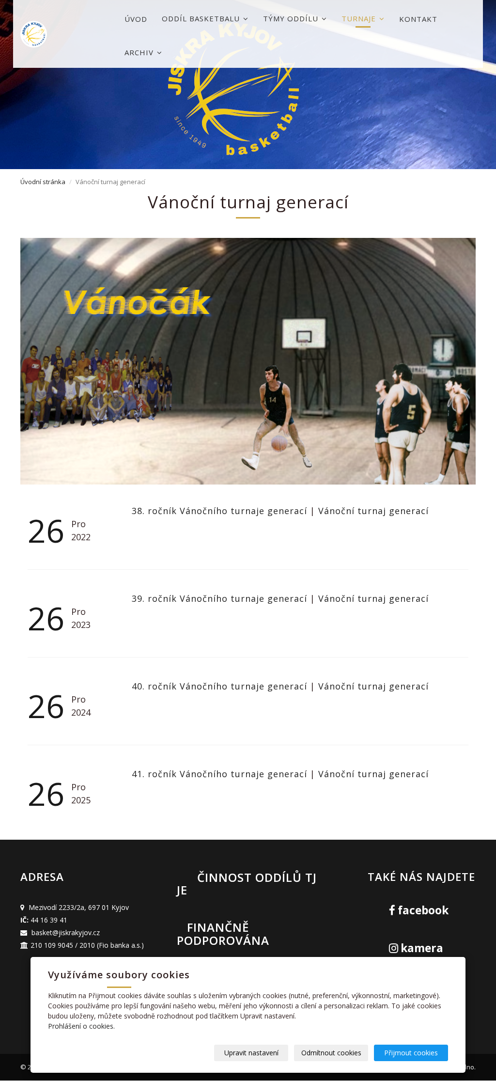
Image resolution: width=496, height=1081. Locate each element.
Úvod (135, 19)
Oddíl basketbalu (202, 18)
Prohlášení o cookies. (81, 1026)
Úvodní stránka (42, 181)
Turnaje (359, 18)
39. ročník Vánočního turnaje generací (221, 598)
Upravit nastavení (251, 1052)
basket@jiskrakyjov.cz (65, 932)
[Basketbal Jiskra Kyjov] (68, 34)
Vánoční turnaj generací (373, 511)
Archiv (140, 52)
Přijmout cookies (411, 1052)
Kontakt (418, 19)
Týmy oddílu (292, 18)
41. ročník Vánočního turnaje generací (221, 774)
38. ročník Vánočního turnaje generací (221, 511)
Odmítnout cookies (331, 1052)
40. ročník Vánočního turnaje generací (221, 686)
